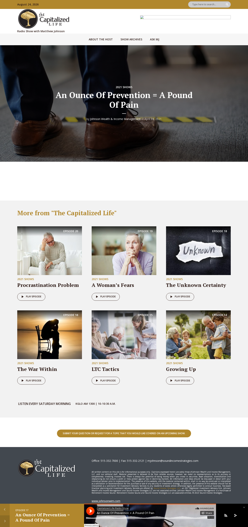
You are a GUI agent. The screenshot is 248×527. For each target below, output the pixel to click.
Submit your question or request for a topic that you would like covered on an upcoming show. (124, 433)
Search (227, 4)
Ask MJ (154, 39)
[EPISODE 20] (49, 250)
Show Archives (131, 39)
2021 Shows (124, 87)
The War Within (37, 369)
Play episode (33, 296)
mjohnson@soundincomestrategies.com (172, 461)
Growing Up (181, 369)
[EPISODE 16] (49, 334)
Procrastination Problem (48, 285)
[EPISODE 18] (198, 250)
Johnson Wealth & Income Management (115, 119)
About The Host (101, 39)
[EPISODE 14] (198, 334)
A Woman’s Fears (113, 285)
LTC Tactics (105, 369)
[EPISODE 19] (124, 250)
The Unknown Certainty (196, 285)
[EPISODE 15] (124, 334)
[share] (235, 515)
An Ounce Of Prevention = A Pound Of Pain (43, 517)
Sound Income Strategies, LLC (167, 488)
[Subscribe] (226, 515)
